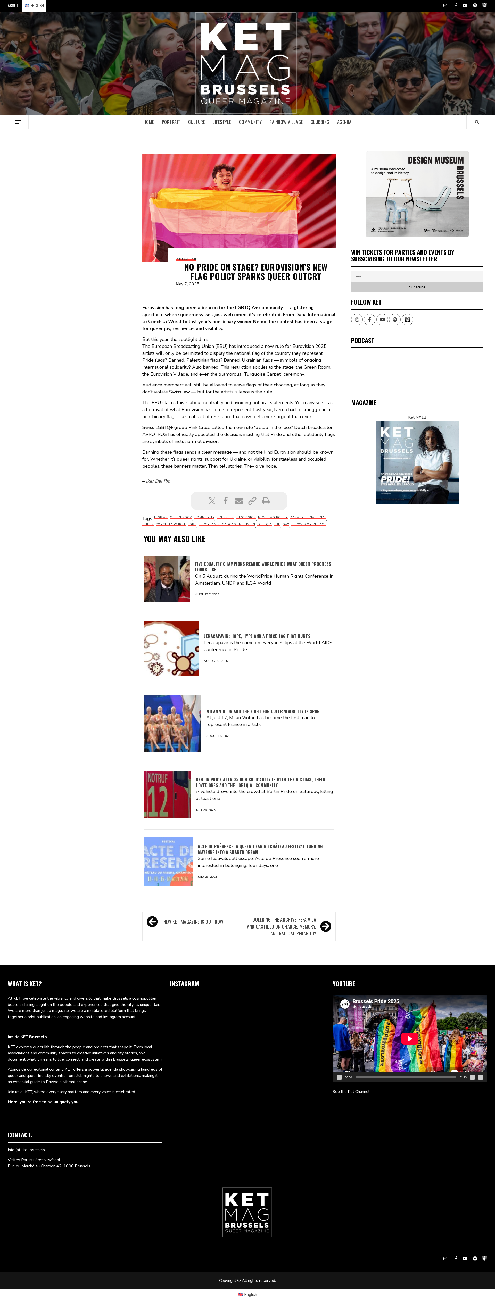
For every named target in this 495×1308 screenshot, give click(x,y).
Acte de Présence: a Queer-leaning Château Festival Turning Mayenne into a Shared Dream (260, 849)
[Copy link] (252, 501)
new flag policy (273, 517)
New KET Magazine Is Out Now (193, 921)
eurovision (246, 517)
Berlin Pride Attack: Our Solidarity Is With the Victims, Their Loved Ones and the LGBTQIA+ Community (260, 782)
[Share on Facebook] (225, 501)
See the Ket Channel (351, 1091)
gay (286, 524)
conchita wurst (171, 524)
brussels (225, 517)
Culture (196, 122)
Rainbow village (286, 122)
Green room (181, 517)
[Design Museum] (417, 194)
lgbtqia (264, 524)
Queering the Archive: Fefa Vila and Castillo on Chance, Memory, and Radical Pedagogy (281, 926)
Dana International (308, 517)
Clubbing (320, 122)
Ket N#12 (417, 417)
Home (149, 122)
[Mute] (472, 1077)
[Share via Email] (239, 501)
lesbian (161, 517)
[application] (410, 1038)
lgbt (192, 524)
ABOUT (13, 6)
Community (250, 122)
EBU (277, 524)
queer (148, 524)
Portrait (171, 122)
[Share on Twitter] (212, 501)
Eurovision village (308, 524)
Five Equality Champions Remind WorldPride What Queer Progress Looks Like (263, 567)
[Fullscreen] (480, 1077)
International (186, 259)
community (204, 517)
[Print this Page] (266, 501)
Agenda (344, 122)
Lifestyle (222, 122)
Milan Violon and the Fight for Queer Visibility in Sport (264, 711)
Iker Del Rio (158, 481)
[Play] (339, 1077)
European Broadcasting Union (227, 524)
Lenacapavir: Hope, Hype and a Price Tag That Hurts (257, 636)
